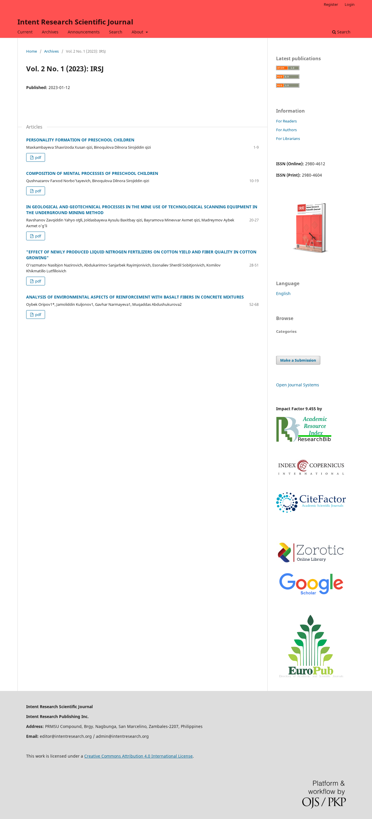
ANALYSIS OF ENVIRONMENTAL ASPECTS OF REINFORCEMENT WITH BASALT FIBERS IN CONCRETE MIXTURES (135, 297)
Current (25, 32)
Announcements (84, 32)
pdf (37, 157)
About (138, 32)
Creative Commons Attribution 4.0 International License (138, 756)
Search (115, 32)
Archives (50, 32)
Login (350, 4)
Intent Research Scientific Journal (75, 21)
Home (31, 51)
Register (331, 4)
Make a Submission (298, 360)
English (283, 293)
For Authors (286, 129)
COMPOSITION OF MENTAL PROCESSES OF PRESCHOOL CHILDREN (92, 173)
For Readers (286, 121)
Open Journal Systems (297, 385)
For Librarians (288, 138)
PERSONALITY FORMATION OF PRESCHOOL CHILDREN (80, 140)
